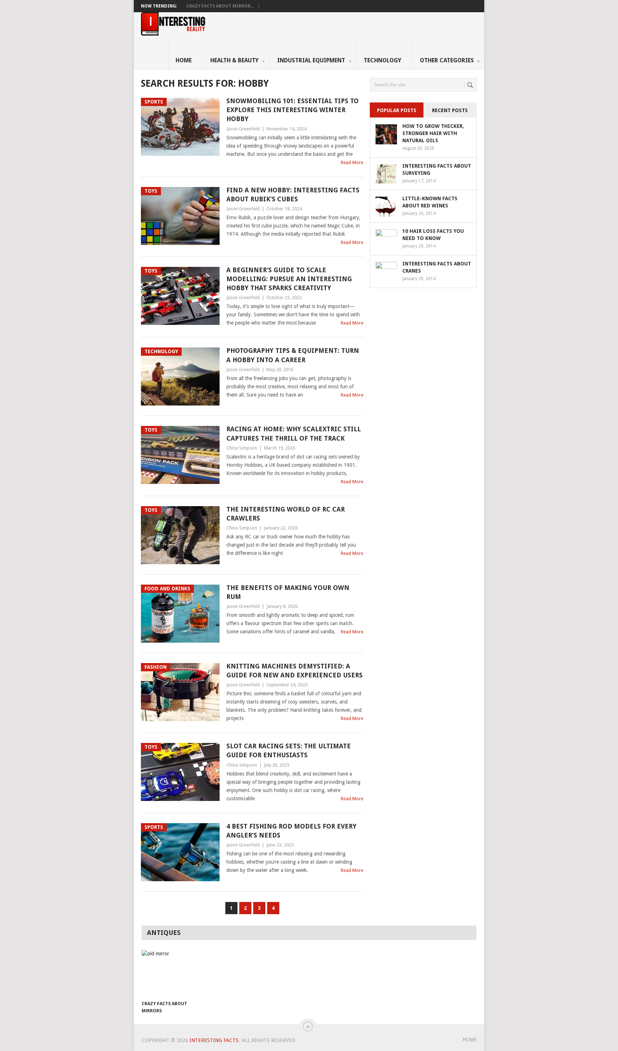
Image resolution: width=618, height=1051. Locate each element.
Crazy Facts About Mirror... (220, 6)
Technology (382, 60)
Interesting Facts (214, 1040)
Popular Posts (396, 110)
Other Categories (450, 60)
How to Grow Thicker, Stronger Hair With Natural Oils (433, 133)
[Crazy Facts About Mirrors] (167, 973)
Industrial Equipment (314, 60)
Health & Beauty (237, 60)
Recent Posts (450, 110)
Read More (352, 162)
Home (184, 60)
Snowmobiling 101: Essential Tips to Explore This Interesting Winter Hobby (292, 110)
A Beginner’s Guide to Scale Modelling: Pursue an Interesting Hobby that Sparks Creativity (289, 279)
